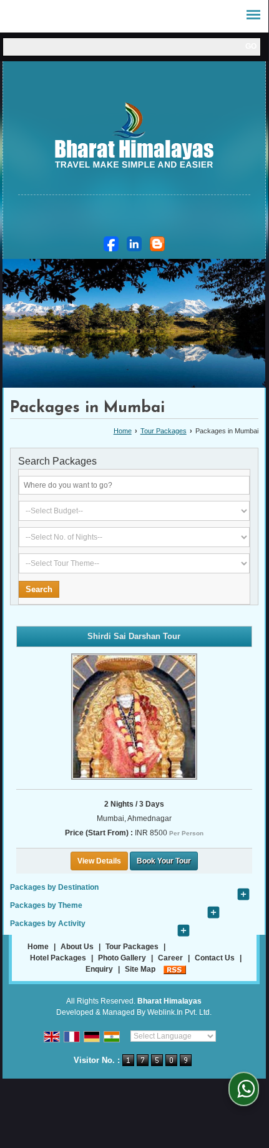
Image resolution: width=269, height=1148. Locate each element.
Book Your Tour (164, 861)
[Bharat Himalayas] (134, 137)
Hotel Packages (58, 958)
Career (170, 958)
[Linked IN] (134, 243)
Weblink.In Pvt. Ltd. (179, 1012)
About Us (77, 946)
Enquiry (99, 969)
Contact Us (215, 958)
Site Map (140, 969)
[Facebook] (111, 243)
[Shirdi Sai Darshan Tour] (134, 716)
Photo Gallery (122, 958)
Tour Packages (163, 431)
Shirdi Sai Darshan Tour (133, 636)
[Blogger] (157, 243)
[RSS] (175, 969)
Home (123, 431)
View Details (99, 861)
